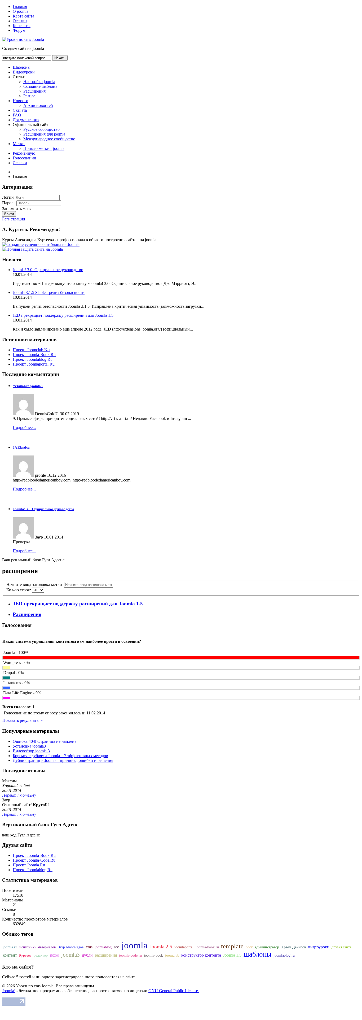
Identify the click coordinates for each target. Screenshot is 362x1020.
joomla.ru (10, 947)
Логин (8, 197)
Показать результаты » (22, 720)
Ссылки (20, 162)
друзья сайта (341, 947)
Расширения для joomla (44, 134)
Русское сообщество (41, 129)
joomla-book (153, 955)
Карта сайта (23, 16)
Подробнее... (24, 427)
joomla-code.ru (130, 955)
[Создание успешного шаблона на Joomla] (41, 244)
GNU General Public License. (173, 990)
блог (249, 947)
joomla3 (70, 955)
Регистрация (13, 219)
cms (89, 947)
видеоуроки (318, 947)
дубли (87, 955)
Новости (20, 100)
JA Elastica (21, 447)
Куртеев (25, 955)
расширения (106, 955)
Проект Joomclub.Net (31, 350)
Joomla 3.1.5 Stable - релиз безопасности (49, 292)
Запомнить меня (17, 208)
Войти (9, 214)
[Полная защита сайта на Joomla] (32, 249)
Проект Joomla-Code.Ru (34, 860)
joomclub (172, 955)
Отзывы (20, 21)
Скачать (20, 110)
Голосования (24, 158)
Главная (20, 6)
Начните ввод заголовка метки (35, 584)
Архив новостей (38, 105)
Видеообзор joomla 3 (31, 751)
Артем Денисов (293, 947)
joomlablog (103, 947)
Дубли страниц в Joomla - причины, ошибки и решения (63, 760)
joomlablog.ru (284, 955)
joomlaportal (183, 947)
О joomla (20, 11)
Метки (19, 143)
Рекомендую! (25, 153)
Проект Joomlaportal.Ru (34, 364)
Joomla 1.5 (232, 955)
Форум (19, 30)
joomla (134, 945)
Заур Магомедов (71, 947)
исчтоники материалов (37, 947)
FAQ (17, 115)
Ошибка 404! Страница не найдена (44, 741)
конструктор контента (201, 955)
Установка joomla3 (28, 386)
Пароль (9, 203)
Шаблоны (21, 67)
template (232, 946)
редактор (41, 955)
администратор (267, 947)
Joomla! (8, 990)
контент (10, 955)
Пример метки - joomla (43, 148)
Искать (59, 58)
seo (116, 947)
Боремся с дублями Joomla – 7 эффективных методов (60, 755)
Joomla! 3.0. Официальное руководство (48, 269)
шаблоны (257, 954)
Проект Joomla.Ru (29, 865)
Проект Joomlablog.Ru (32, 359)
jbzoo (54, 955)
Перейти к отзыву (19, 795)
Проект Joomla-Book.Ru (34, 354)
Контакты (21, 25)
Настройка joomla (39, 81)
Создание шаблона (40, 86)
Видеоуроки (24, 72)
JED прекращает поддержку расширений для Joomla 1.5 (63, 315)
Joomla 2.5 (161, 946)
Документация (26, 120)
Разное (29, 96)
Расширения (34, 91)
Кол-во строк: (19, 590)
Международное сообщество (49, 139)
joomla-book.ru (207, 947)
